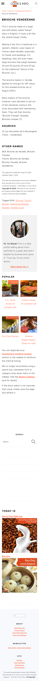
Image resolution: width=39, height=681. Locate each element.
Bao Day (6, 556)
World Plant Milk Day (12, 516)
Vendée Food (17, 207)
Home (4, 11)
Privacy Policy (19, 630)
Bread (11, 11)
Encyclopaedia (19, 663)
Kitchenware (19, 665)
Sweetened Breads (22, 11)
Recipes (19, 660)
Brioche (19, 200)
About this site (19, 628)
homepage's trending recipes (17, 354)
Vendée (6, 207)
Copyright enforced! (19, 633)
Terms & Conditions (19, 635)
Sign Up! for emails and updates (19, 648)
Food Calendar (19, 667)
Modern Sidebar (27, 377)
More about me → (19, 266)
